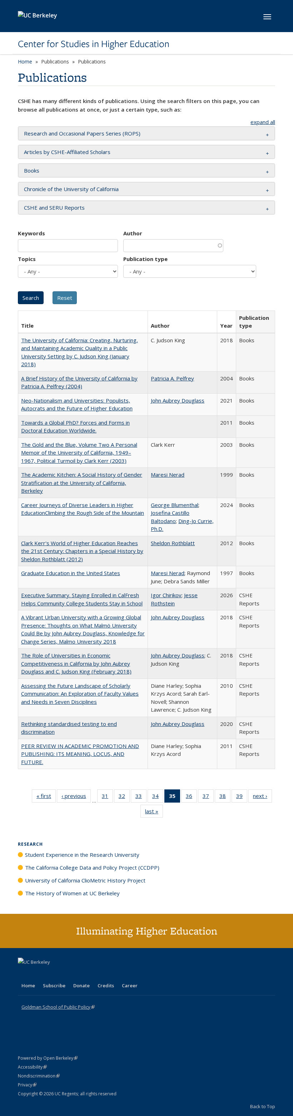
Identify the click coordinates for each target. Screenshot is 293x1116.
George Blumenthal (174, 504)
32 (124, 797)
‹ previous (76, 797)
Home (25, 61)
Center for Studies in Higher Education (93, 43)
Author (132, 233)
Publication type (145, 258)
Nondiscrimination (39, 1076)
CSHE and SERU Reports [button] (54, 207)
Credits (106, 985)
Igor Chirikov (166, 595)
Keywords (31, 233)
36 (191, 797)
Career (130, 985)
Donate (81, 985)
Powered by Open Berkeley (48, 1058)
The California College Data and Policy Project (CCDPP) (92, 867)
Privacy (27, 1085)
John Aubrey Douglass (177, 400)
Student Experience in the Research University (82, 854)
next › (262, 797)
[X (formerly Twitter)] (24, 974)
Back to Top (262, 1106)
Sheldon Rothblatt (173, 543)
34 (157, 797)
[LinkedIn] (38, 974)
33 (140, 797)
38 (224, 797)
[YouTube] (52, 974)
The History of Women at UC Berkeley (72, 893)
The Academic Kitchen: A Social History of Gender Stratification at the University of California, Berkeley (81, 482)
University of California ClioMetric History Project (85, 880)
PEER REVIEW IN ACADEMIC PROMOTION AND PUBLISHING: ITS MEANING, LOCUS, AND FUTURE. (80, 754)
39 (241, 797)
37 (208, 797)
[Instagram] (66, 974)
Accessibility (32, 1067)
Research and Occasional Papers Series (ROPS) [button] (82, 133)
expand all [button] (262, 122)
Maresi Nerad (167, 474)
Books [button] (31, 170)
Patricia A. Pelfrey (172, 378)
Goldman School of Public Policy (58, 1007)
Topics (27, 258)
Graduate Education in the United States (70, 573)
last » (154, 813)
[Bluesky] (80, 974)
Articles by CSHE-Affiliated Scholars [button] (67, 151)
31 (107, 797)
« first (46, 797)
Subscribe (54, 985)
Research (30, 844)
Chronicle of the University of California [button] (71, 189)
